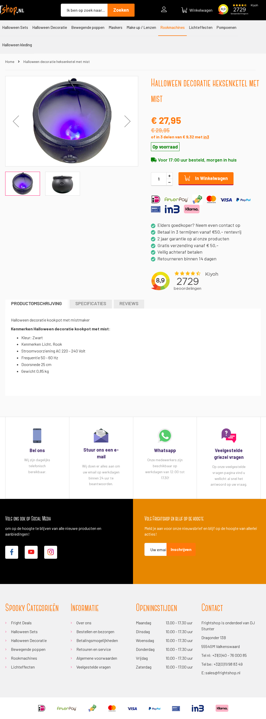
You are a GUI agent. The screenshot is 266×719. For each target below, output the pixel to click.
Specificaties (90, 303)
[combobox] (84, 10)
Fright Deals (21, 622)
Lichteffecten (23, 666)
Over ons (83, 622)
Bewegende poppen (28, 649)
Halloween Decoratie (29, 640)
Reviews (128, 303)
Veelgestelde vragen (93, 666)
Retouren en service (93, 649)
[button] (127, 121)
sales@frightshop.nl (222, 672)
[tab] (36, 304)
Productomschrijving (36, 303)
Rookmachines (24, 658)
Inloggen (165, 10)
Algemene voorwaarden (96, 658)
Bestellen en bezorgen (95, 631)
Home (9, 61)
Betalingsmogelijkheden (97, 640)
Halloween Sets (24, 631)
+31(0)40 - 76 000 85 (229, 655)
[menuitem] (15, 27)
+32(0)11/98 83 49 (228, 664)
